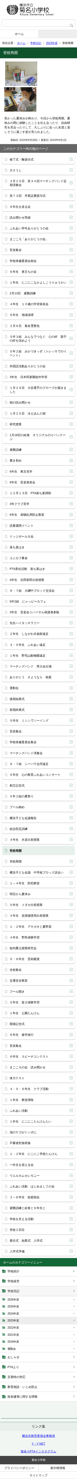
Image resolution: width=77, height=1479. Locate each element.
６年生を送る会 (20, 206)
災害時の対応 (16, 1377)
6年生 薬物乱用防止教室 (27, 514)
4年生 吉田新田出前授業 (27, 580)
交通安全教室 (19, 980)
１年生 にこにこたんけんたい (31, 1121)
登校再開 (16, 861)
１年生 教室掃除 (22, 1100)
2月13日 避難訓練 (23, 293)
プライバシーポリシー (19, 1468)
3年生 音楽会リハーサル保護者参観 (34, 612)
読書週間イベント (22, 525)
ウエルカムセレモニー (25, 1175)
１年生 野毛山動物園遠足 (28, 655)
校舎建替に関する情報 (22, 1396)
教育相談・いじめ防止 (22, 1387)
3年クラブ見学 (19, 504)
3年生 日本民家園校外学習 (28, 377)
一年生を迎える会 (22, 1165)
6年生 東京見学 (21, 471)
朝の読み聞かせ (20, 402)
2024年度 (13, 1313)
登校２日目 (17, 1229)
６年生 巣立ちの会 (23, 271)
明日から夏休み (20, 894)
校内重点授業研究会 (23, 948)
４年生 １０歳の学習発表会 (29, 304)
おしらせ (13, 1357)
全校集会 (16, 969)
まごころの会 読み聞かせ (28, 1067)
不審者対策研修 (20, 1143)
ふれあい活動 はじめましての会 (32, 1186)
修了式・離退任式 (22, 159)
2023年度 (52, 43)
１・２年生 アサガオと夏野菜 (31, 926)
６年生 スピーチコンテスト (29, 1056)
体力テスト (17, 1078)
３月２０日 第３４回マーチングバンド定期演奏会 (38, 183)
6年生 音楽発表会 (22, 482)
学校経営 (13, 1281)
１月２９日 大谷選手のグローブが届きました (38, 389)
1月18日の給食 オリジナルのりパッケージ (38, 437)
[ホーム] (38, 9)
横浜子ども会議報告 (23, 818)
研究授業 (16, 424)
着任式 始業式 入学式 (26, 1240)
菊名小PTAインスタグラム (38, 1451)
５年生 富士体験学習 (25, 1002)
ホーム (19, 34)
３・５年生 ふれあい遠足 (28, 644)
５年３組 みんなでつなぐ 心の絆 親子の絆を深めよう (38, 338)
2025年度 (13, 1306)
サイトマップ (38, 1475)
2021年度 (13, 1334)
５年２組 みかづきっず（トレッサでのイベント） (38, 353)
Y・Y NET (38, 1443)
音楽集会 (16, 250)
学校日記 (35, 43)
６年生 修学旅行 (22, 1034)
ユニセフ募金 (19, 558)
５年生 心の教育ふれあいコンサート (35, 774)
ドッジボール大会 (22, 536)
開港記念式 (17, 1024)
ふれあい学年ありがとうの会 (29, 228)
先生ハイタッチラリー (25, 623)
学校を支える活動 (22, 1219)
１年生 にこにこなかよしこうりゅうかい (38, 282)
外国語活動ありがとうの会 (28, 366)
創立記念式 (17, 785)
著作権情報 (57, 1468)
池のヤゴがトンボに (23, 1132)
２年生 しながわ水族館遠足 (29, 633)
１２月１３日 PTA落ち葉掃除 (30, 493)
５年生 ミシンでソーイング (29, 720)
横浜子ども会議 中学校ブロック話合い (37, 872)
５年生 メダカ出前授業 (26, 905)
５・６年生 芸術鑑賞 (25, 959)
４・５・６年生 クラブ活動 (29, 1089)
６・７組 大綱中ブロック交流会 (32, 590)
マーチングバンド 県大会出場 (31, 666)
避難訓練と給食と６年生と (28, 1208)
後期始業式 (17, 699)
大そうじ (16, 170)
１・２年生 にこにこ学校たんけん (34, 1154)
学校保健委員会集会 (23, 742)
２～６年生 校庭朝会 (25, 1197)
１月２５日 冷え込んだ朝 (28, 413)
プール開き (17, 991)
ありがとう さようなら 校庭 (31, 677)
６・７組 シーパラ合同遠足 (29, 764)
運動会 (11, 1348)
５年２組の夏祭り (22, 796)
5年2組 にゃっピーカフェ (28, 601)
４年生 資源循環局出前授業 (29, 915)
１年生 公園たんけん (25, 1013)
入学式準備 (17, 1251)
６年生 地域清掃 (22, 315)
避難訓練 (16, 449)
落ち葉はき (17, 547)
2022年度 (13, 1327)
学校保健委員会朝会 (23, 261)
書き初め (16, 460)
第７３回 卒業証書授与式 (28, 195)
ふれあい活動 (19, 1110)
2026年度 (13, 1299)
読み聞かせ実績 (20, 217)
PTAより (13, 1367)
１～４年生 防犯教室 (25, 883)
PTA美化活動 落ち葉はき (27, 569)
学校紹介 (13, 1271)
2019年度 (13, 1341)
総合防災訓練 (19, 829)
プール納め (17, 807)
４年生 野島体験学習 (25, 937)
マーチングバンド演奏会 (26, 753)
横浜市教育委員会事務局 (38, 1436)
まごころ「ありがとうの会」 (29, 239)
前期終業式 (17, 709)
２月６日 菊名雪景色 (25, 326)
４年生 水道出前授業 (25, 839)
